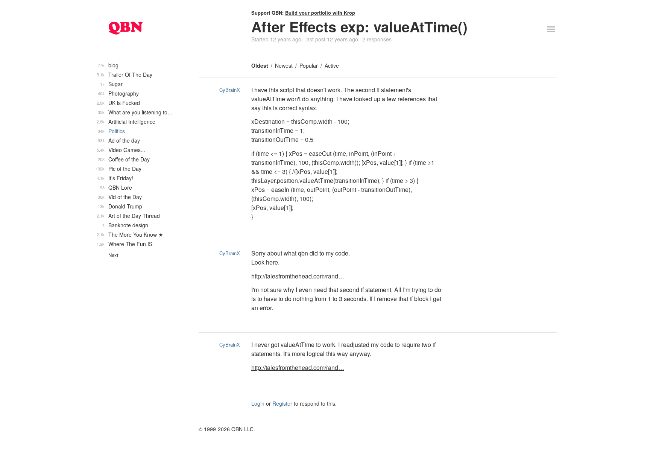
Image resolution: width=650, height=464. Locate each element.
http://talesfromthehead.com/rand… (297, 276)
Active (332, 65)
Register (282, 403)
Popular (308, 65)
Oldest (259, 65)
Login (257, 403)
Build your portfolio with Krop (320, 12)
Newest (284, 65)
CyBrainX (229, 89)
